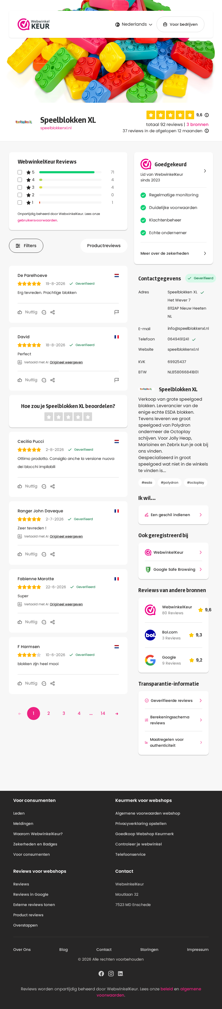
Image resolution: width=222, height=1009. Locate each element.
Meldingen (23, 823)
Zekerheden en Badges (35, 844)
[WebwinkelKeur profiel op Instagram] (111, 973)
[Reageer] (44, 312)
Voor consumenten (31, 854)
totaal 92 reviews (164, 124)
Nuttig (30, 312)
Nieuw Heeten (193, 308)
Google (169, 657)
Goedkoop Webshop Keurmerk (144, 834)
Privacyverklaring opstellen (140, 823)
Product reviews (28, 915)
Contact (104, 949)
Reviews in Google (30, 894)
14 (103, 713)
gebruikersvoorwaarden (37, 220)
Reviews (21, 884)
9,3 (199, 635)
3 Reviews (171, 638)
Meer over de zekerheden (165, 253)
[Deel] (52, 312)
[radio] (150, 115)
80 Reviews (172, 613)
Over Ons (22, 949)
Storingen (149, 949)
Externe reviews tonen (34, 904)
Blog (63, 949)
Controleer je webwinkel (138, 844)
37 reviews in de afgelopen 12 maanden (163, 131)
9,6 (202, 115)
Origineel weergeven (66, 362)
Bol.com (170, 632)
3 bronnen (197, 124)
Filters (30, 246)
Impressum (198, 949)
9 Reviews (171, 663)
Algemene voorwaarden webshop (147, 813)
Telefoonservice (130, 854)
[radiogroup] (170, 115)
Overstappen (25, 925)
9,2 (199, 660)
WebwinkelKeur (177, 607)
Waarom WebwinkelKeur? (38, 834)
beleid (167, 989)
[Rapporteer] (117, 312)
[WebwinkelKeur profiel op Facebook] (101, 973)
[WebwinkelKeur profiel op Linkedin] (120, 973)
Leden (19, 813)
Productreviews (104, 246)
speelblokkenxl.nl (55, 128)
